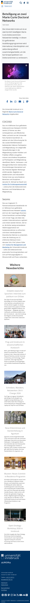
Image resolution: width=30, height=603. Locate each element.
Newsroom (8, 6)
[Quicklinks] (24, 2)
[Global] (24, 2)
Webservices (13, 600)
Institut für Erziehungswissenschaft (14, 184)
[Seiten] (27, 2)
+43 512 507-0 (10, 577)
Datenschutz (4, 585)
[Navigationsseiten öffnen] (2, 6)
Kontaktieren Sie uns (6, 579)
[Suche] (21, 2)
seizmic (23, 210)
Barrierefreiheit (5, 588)
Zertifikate (4, 590)
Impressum (4, 582)
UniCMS (8, 600)
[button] (7, 101)
